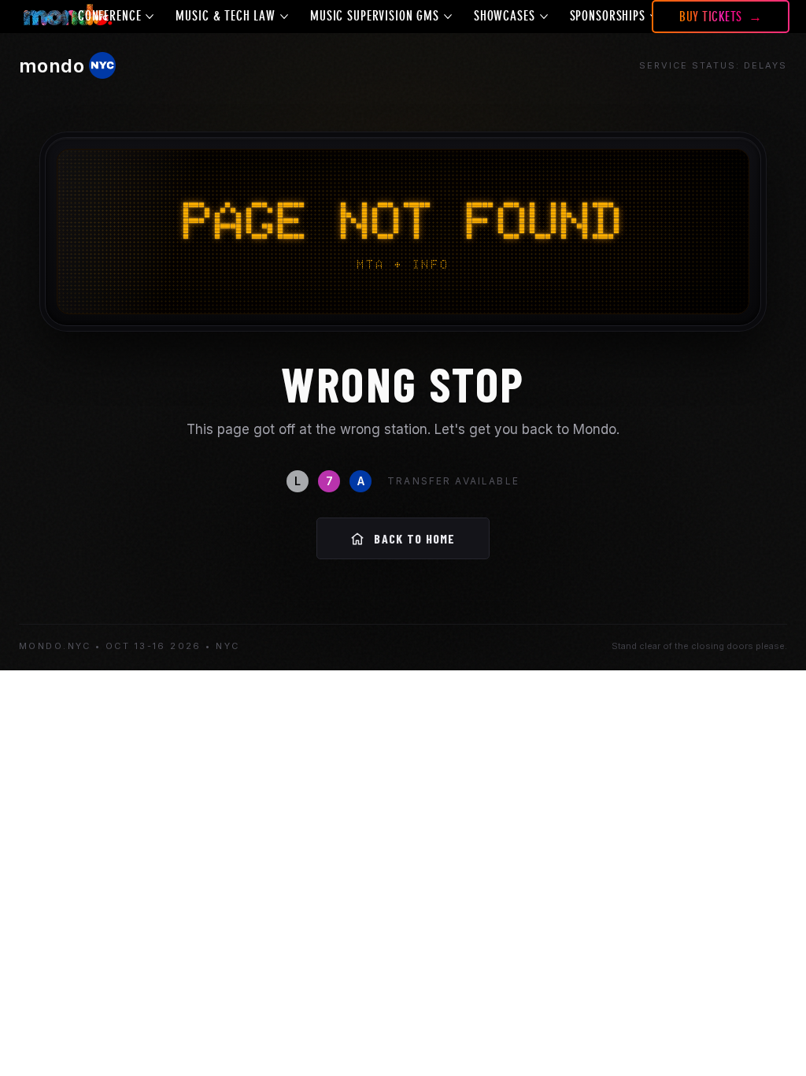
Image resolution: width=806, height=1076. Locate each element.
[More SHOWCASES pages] (544, 16)
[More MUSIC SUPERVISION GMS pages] (448, 16)
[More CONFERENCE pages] (149, 16)
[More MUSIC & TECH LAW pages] (284, 16)
